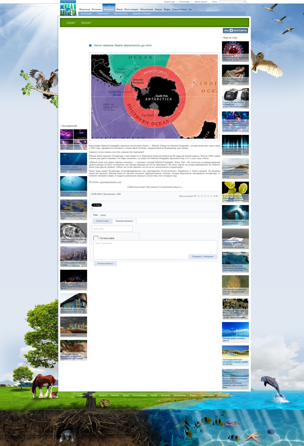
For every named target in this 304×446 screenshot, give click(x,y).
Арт (190, 9)
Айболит (115, 395)
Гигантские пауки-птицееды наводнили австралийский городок (72, 356)
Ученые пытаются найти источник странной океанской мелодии (234, 151)
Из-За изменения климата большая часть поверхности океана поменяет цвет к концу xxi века (235, 383)
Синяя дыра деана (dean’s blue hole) (73, 193)
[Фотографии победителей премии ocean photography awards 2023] (235, 77)
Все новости (153, 187)
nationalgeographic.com (110, 182)
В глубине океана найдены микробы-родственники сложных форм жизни (235, 198)
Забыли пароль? (200, 2)
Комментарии (102, 221)
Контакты (222, 395)
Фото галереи (131, 9)
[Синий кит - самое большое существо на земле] (73, 165)
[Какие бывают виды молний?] (73, 141)
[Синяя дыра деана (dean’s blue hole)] (73, 188)
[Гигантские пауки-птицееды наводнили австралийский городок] (73, 352)
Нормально (204, 196)
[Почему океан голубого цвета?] (235, 334)
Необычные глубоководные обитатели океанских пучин (235, 57)
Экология (109, 9)
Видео (167, 9)
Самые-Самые (179, 9)
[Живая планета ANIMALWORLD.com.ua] (67, 10)
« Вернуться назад (136, 187)
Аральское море (68, 335)
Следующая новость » (171, 187)
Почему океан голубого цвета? (234, 339)
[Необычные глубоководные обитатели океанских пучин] (235, 53)
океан (103, 215)
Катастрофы (86, 13)
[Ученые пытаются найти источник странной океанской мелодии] (235, 147)
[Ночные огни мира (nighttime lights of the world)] (73, 282)
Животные (84, 9)
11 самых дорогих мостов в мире (73, 264)
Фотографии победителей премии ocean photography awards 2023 (235, 81)
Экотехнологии (120, 13)
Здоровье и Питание (142, 13)
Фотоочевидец (140, 395)
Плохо (201, 196)
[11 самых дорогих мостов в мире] (73, 258)
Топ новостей (69, 125)
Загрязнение (103, 13)
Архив (154, 395)
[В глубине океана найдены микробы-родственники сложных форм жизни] (235, 194)
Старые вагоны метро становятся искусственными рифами (235, 104)
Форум (158, 9)
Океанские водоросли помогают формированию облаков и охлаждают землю (235, 173)
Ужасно (198, 196)
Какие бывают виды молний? (70, 147)
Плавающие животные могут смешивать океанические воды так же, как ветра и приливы (234, 314)
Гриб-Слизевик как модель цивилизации (73, 240)
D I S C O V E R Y (68, 2)
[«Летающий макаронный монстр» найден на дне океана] (235, 287)
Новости (103, 395)
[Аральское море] (73, 329)
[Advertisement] (71, 75)
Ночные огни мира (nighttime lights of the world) (71, 286)
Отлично (211, 196)
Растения (96, 9)
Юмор (119, 9)
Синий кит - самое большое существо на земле (71, 169)
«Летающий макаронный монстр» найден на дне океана (234, 291)
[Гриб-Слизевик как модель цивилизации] (73, 235)
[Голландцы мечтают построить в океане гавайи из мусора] (235, 357)
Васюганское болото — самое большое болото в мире (72, 216)
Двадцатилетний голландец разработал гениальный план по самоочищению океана (233, 243)
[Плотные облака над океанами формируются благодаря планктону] (235, 264)
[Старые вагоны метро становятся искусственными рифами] (235, 100)
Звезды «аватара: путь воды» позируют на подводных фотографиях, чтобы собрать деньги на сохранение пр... (235, 125)
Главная (70, 22)
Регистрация (184, 2)
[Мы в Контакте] (235, 32)
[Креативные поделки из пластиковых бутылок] (73, 305)
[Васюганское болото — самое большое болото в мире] (73, 212)
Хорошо (208, 196)
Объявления (146, 9)
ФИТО (92, 395)
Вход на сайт (169, 2)
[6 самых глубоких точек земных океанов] (235, 217)
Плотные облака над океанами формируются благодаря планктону (234, 268)
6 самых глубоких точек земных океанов (234, 222)
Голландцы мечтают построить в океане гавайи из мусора (235, 362)
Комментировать (124, 221)
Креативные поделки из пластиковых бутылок (72, 310)
